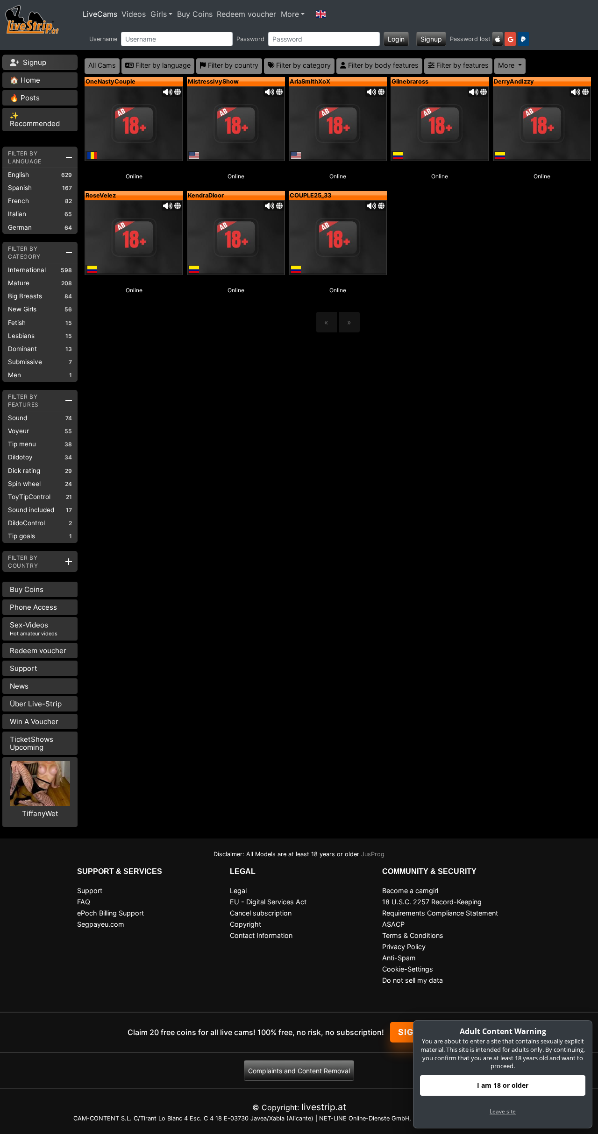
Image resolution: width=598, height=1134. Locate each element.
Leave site (503, 1111)
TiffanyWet (40, 813)
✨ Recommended (35, 119)
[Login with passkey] (497, 39)
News (19, 686)
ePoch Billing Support (110, 913)
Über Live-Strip (36, 703)
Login (396, 39)
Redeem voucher (246, 14)
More (290, 14)
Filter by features (461, 65)
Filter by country (232, 65)
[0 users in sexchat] (133, 122)
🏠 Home (25, 80)
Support (23, 668)
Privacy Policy (404, 947)
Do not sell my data (412, 980)
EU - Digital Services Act (268, 902)
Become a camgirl (410, 891)
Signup (431, 39)
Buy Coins (195, 14)
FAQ (83, 902)
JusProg (372, 854)
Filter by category (302, 65)
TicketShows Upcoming (31, 743)
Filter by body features (382, 65)
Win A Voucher (34, 721)
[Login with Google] (510, 39)
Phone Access (33, 607)
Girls (158, 14)
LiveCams (100, 14)
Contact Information (261, 935)
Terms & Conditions (412, 935)
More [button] (507, 65)
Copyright (245, 924)
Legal (238, 891)
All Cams (102, 65)
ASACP (393, 924)
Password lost (470, 38)
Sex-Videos (33, 628)
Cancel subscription (261, 913)
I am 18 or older (502, 1085)
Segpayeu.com (100, 924)
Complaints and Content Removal (299, 1071)
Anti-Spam (399, 958)
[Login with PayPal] (523, 39)
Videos (133, 14)
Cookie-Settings (407, 969)
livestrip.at (323, 1107)
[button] (321, 14)
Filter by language (162, 65)
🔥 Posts (25, 97)
